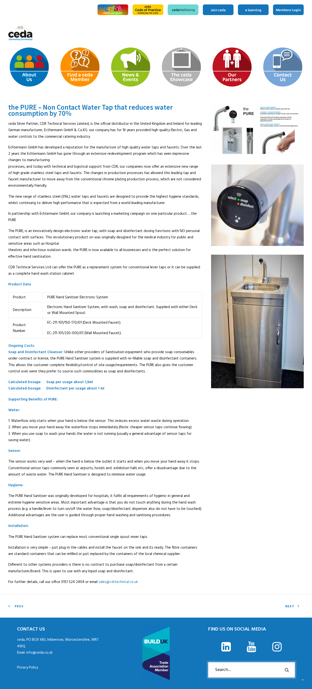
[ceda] (20, 33)
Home (258, 33)
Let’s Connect (302, 33)
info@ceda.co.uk (39, 653)
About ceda (264, 33)
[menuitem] (114, 9)
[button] (226, 650)
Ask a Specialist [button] (272, 33)
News (280, 33)
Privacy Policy (27, 667)
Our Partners (295, 33)
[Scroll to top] (303, 680)
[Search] (251, 670)
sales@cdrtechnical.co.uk (118, 582)
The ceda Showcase (288, 33)
